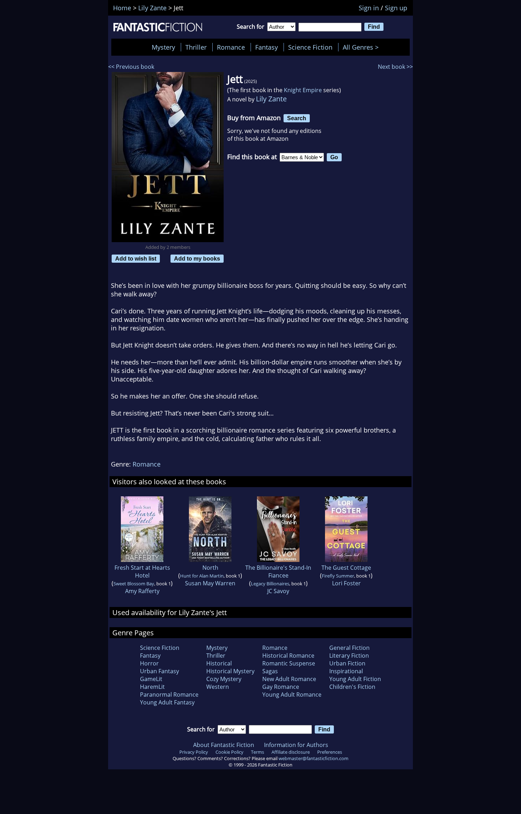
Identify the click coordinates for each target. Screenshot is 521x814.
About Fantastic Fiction (223, 745)
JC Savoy (278, 591)
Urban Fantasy (159, 671)
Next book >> (395, 67)
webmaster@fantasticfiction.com (313, 758)
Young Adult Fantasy (167, 702)
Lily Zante (271, 99)
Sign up (396, 8)
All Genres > (362, 47)
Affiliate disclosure (290, 752)
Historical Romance (288, 655)
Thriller (196, 47)
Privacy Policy (193, 752)
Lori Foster (346, 583)
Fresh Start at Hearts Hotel (142, 571)
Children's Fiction (352, 687)
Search (296, 118)
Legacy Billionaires (270, 583)
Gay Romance (280, 687)
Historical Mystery (230, 671)
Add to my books (197, 258)
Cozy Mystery (223, 679)
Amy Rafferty (142, 591)
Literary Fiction (349, 655)
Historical (219, 663)
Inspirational (346, 671)
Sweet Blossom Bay (133, 583)
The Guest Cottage (346, 568)
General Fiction (349, 648)
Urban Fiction (347, 663)
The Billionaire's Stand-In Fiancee (278, 571)
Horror (149, 663)
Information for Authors (296, 745)
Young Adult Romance (291, 694)
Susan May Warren (210, 583)
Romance (231, 47)
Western (217, 687)
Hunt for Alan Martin (202, 576)
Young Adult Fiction (355, 679)
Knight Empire (303, 90)
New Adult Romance (289, 679)
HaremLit (152, 687)
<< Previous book (131, 67)
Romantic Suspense (288, 663)
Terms (257, 752)
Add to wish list (135, 258)
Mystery (163, 47)
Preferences (329, 752)
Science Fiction (310, 47)
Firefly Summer (338, 576)
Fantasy (266, 47)
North (210, 568)
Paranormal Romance (169, 694)
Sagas (270, 671)
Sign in (369, 8)
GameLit (151, 679)
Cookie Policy (229, 752)
